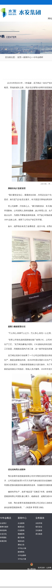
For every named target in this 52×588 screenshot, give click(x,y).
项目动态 (21, 541)
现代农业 (38, 527)
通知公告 (21, 545)
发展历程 (3, 541)
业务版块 (39, 518)
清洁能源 (38, 534)
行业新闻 (21, 530)
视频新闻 (21, 534)
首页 (19, 57)
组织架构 (3, 530)
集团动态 (21, 527)
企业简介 (3, 523)
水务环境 (38, 523)
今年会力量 (22, 559)
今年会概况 (5, 518)
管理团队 (3, 537)
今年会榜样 (38, 57)
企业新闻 (21, 523)
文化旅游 (38, 530)
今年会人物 (22, 548)
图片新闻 (21, 537)
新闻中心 (27, 57)
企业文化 (3, 534)
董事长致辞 (4, 527)
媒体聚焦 (21, 552)
